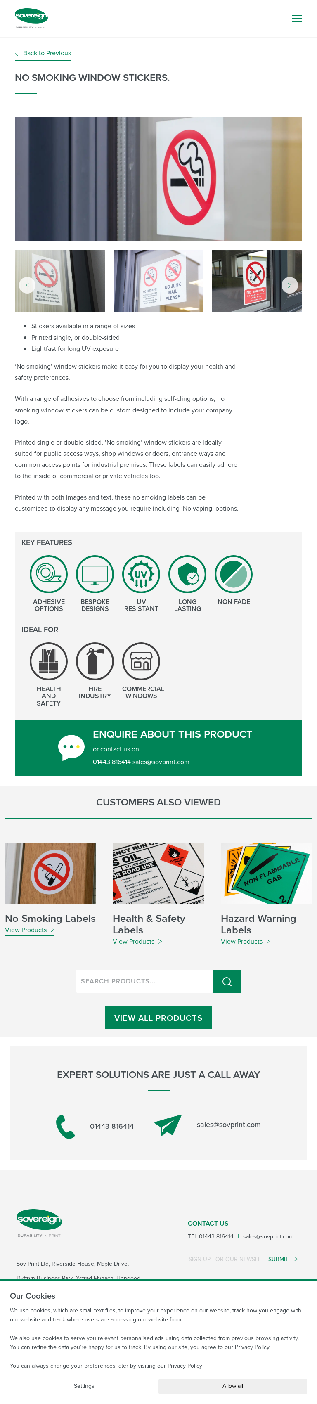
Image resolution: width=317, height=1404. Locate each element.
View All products (158, 1018)
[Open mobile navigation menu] (297, 18)
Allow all (232, 1386)
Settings (84, 1386)
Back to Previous (46, 53)
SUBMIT (279, 1259)
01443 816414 (111, 1126)
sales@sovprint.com (228, 1124)
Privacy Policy (252, 1347)
